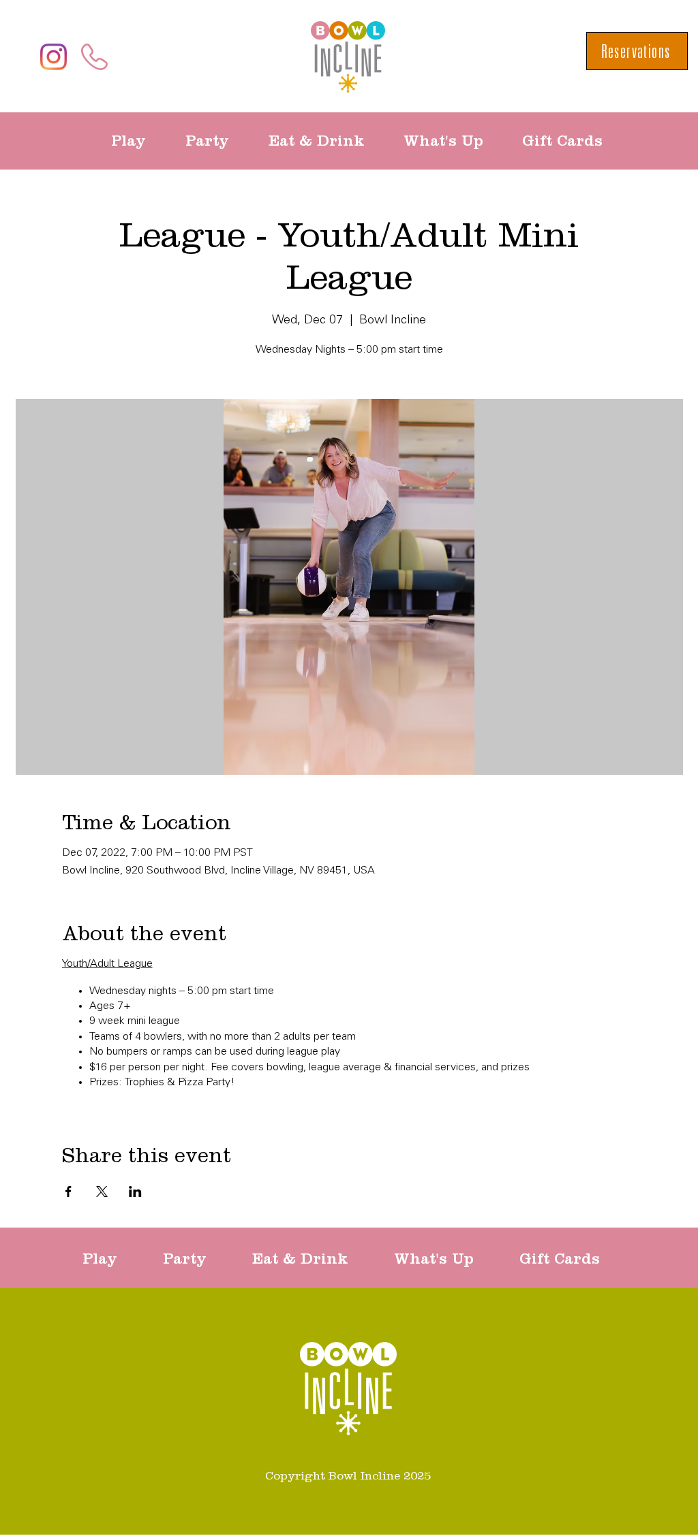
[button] (138, 141)
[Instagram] (53, 57)
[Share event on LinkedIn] (135, 1191)
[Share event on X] (101, 1191)
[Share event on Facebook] (68, 1191)
